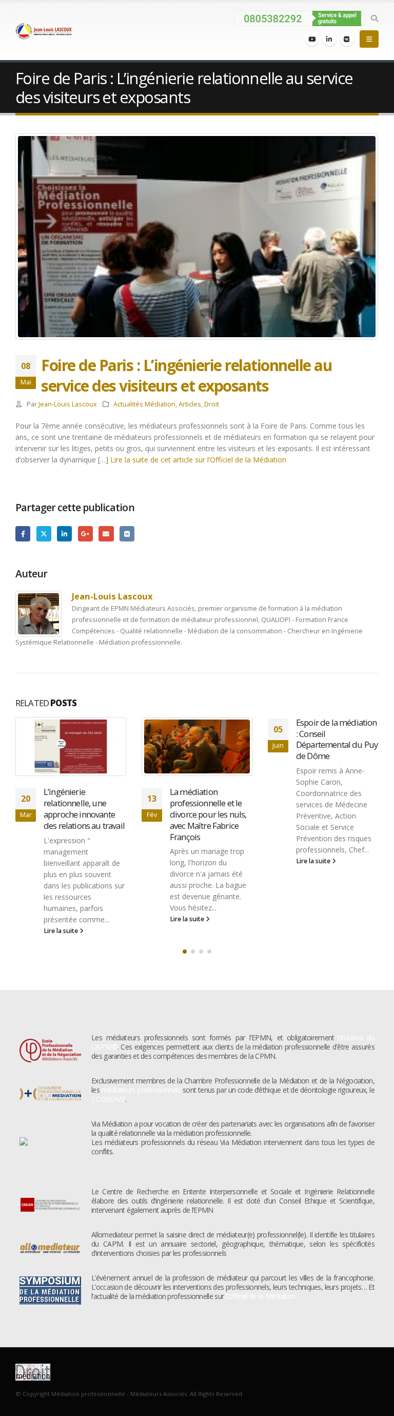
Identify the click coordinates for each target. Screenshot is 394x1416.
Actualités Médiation (144, 404)
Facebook (22, 533)
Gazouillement (43, 533)
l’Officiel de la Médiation (260, 1296)
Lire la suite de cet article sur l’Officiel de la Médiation (198, 459)
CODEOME (108, 1099)
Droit (211, 404)
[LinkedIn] (329, 39)
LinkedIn (64, 533)
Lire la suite (62, 930)
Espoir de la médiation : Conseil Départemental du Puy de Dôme (337, 739)
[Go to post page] (70, 747)
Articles (190, 404)
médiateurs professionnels (141, 1090)
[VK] (347, 39)
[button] (374, 18)
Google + (85, 533)
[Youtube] (312, 39)
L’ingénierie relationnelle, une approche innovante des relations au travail (84, 808)
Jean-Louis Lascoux (67, 404)
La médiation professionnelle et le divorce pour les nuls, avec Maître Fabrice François (208, 814)
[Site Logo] (43, 31)
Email (105, 533)
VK (127, 533)
